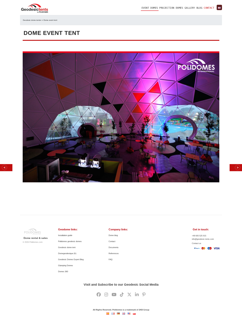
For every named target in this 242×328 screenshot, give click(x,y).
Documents (114, 247)
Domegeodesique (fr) (67, 253)
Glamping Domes (65, 265)
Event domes (150, 7)
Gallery (190, 7)
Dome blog (113, 235)
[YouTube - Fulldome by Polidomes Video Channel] (114, 294)
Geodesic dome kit (6, 167)
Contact (209, 7)
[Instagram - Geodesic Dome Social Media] (106, 294)
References (114, 253)
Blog (199, 7)
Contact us (196, 243)
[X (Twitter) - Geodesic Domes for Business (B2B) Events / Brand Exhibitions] (129, 294)
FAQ (110, 259)
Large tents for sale (236, 167)
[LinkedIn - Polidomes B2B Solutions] (137, 294)
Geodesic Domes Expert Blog (71, 259)
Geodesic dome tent (66, 247)
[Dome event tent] (121, 116)
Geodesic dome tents (31, 20)
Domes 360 (63, 271)
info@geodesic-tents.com (203, 239)
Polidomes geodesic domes (70, 241)
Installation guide (65, 235)
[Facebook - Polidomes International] (99, 294)
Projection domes (171, 7)
